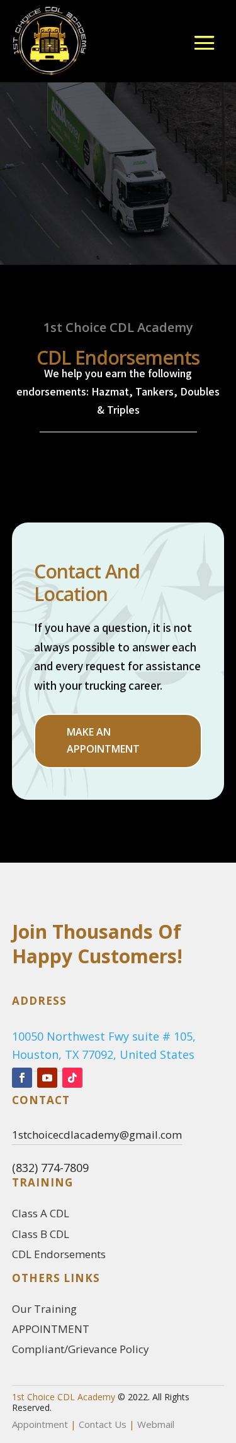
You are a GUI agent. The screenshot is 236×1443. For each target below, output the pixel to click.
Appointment (40, 1424)
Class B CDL (40, 1234)
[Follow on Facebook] (22, 1078)
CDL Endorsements (59, 1254)
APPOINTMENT (50, 1329)
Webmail (155, 1424)
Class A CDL (40, 1213)
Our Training (44, 1309)
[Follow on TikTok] (72, 1078)
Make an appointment (103, 740)
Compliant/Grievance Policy (80, 1349)
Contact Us (102, 1424)
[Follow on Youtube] (47, 1078)
